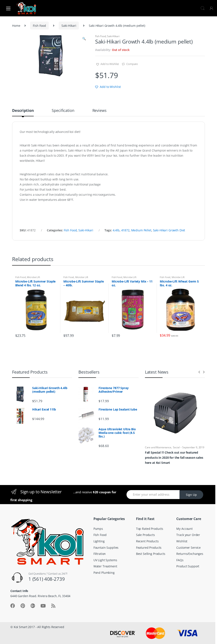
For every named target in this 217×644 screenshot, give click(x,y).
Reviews (99, 110)
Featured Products (149, 548)
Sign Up (191, 495)
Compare (132, 64)
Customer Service (188, 548)
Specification (63, 110)
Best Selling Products (150, 554)
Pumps (98, 529)
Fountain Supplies (106, 548)
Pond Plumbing (104, 573)
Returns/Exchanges (189, 554)
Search (202, 8)
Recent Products (147, 541)
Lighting (99, 541)
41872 (125, 230)
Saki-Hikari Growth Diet (169, 230)
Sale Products (145, 535)
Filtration (99, 554)
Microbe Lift (33, 277)
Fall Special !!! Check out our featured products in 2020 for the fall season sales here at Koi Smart (174, 457)
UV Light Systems (105, 560)
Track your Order (188, 535)
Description (23, 110)
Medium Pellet (141, 230)
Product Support (187, 566)
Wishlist (181, 541)
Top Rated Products (149, 529)
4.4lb (116, 230)
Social (176, 447)
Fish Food (39, 26)
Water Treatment (105, 566)
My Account (184, 529)
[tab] (23, 112)
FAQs (179, 560)
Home (16, 26)
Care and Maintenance (158, 447)
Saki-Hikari (68, 26)
